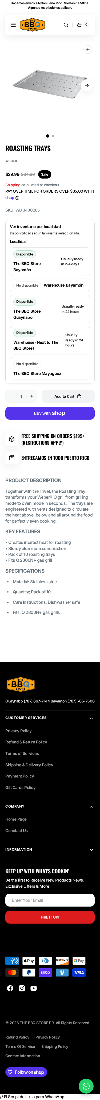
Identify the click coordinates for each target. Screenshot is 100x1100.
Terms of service (20, 1046)
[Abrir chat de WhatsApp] (86, 1086)
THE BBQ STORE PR (37, 1022)
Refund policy (17, 1037)
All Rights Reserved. (73, 1022)
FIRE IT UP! (50, 917)
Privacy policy (47, 1037)
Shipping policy (54, 1046)
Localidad (18, 241)
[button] (13, 25)
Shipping (12, 185)
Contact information (22, 1055)
